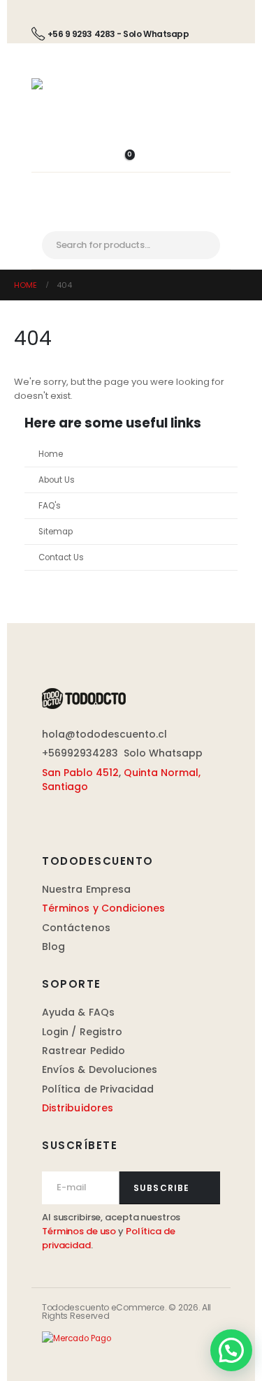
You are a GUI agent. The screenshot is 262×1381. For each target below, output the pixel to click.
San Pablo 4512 (80, 773)
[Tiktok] (123, 819)
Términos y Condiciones (104, 908)
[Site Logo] (66, 87)
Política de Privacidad (98, 1089)
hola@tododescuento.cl (104, 734)
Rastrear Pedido (83, 1051)
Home (50, 454)
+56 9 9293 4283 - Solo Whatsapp (118, 34)
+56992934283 (80, 753)
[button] (231, 1350)
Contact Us (61, 557)
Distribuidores (77, 1108)
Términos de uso (79, 1231)
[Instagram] (87, 819)
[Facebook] (50, 819)
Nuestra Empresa (86, 889)
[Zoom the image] (84, 695)
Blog (53, 946)
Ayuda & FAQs (78, 1012)
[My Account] (131, 145)
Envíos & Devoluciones (99, 1069)
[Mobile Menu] (131, 219)
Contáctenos (76, 928)
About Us (56, 479)
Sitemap (55, 531)
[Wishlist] (131, 129)
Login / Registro (82, 1032)
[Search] (207, 245)
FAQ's (49, 505)
